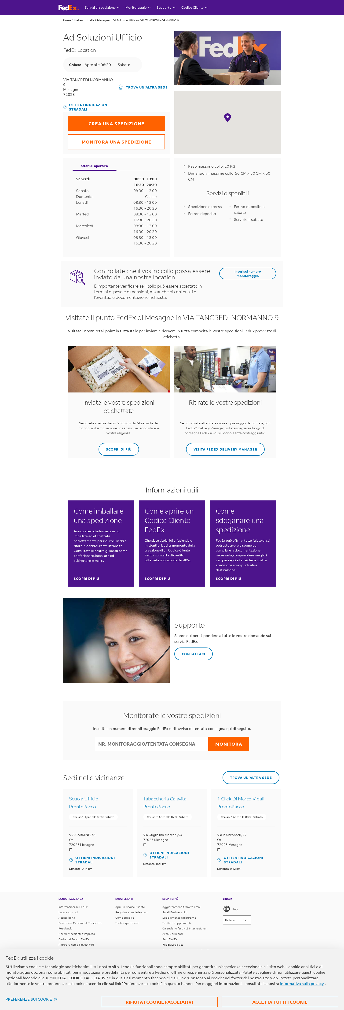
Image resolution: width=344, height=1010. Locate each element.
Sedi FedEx (169, 939)
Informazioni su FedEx (73, 907)
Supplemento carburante (179, 917)
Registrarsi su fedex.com (131, 912)
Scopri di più (86, 578)
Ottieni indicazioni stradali (86, 107)
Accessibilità (67, 917)
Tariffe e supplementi (176, 923)
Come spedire (124, 917)
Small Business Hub (175, 912)
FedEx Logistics (172, 944)
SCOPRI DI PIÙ (115, 447)
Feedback (65, 928)
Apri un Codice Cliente (130, 907)
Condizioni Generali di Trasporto (80, 923)
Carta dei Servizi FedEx (74, 939)
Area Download (172, 934)
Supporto (164, 7)
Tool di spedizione (127, 923)
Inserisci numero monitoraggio (247, 273)
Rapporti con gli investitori (76, 944)
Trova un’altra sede (147, 87)
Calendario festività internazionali (184, 928)
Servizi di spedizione (100, 7)
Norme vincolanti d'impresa (77, 934)
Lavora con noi (68, 912)
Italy (235, 909)
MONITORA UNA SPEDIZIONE (109, 139)
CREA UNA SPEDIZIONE (106, 121)
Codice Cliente (192, 7)
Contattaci (189, 651)
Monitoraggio (136, 7)
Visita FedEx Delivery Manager (221, 447)
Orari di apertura (94, 165)
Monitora (228, 744)
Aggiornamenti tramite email (181, 907)
